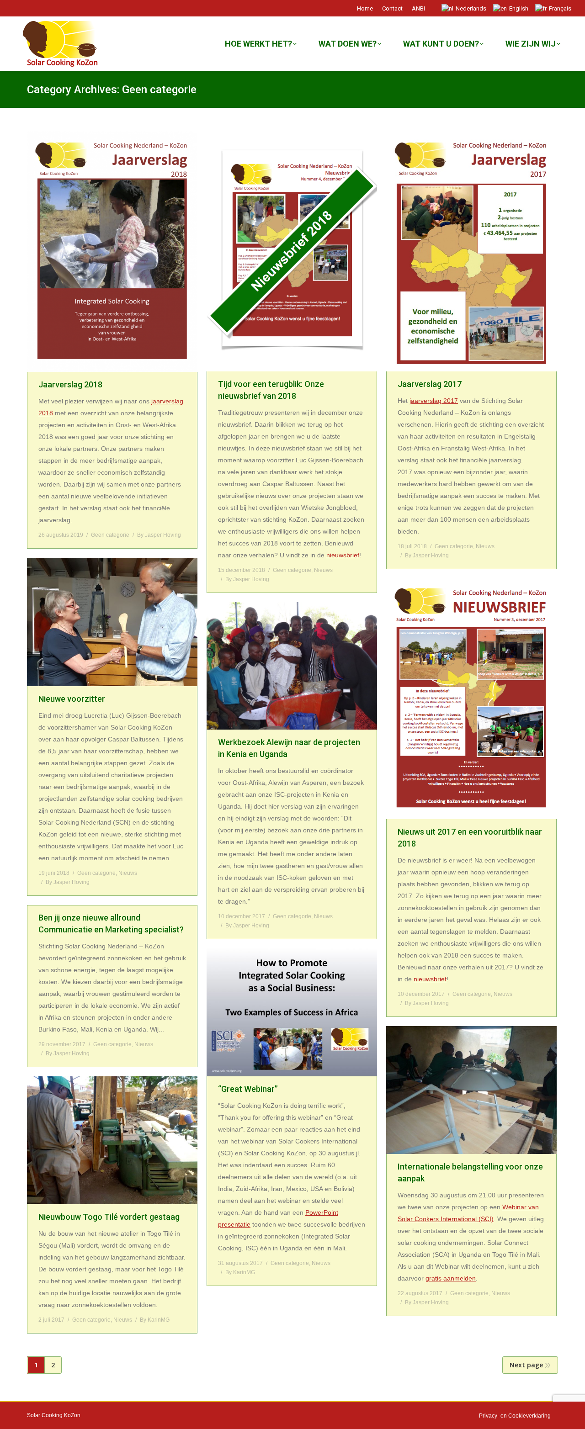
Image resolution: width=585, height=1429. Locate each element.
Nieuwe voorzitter (71, 699)
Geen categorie (110, 535)
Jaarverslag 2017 (430, 384)
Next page (526, 1364)
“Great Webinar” (248, 1089)
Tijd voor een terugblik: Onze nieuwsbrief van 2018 (271, 390)
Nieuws (323, 570)
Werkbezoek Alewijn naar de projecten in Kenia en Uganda (289, 748)
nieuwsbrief (342, 555)
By (159, 535)
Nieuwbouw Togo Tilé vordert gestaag (109, 1217)
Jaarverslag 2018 (70, 384)
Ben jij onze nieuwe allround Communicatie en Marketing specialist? (111, 923)
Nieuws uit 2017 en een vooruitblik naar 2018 (470, 837)
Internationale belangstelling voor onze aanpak (470, 1172)
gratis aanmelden (450, 1278)
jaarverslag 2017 (434, 400)
